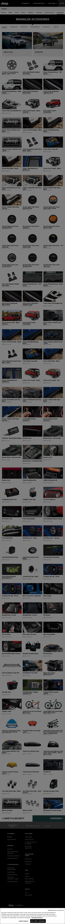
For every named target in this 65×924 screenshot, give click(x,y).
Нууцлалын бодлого (37, 917)
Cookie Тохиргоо (23, 921)
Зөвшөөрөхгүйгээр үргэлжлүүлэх (56, 910)
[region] (32, 916)
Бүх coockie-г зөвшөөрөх (38, 921)
